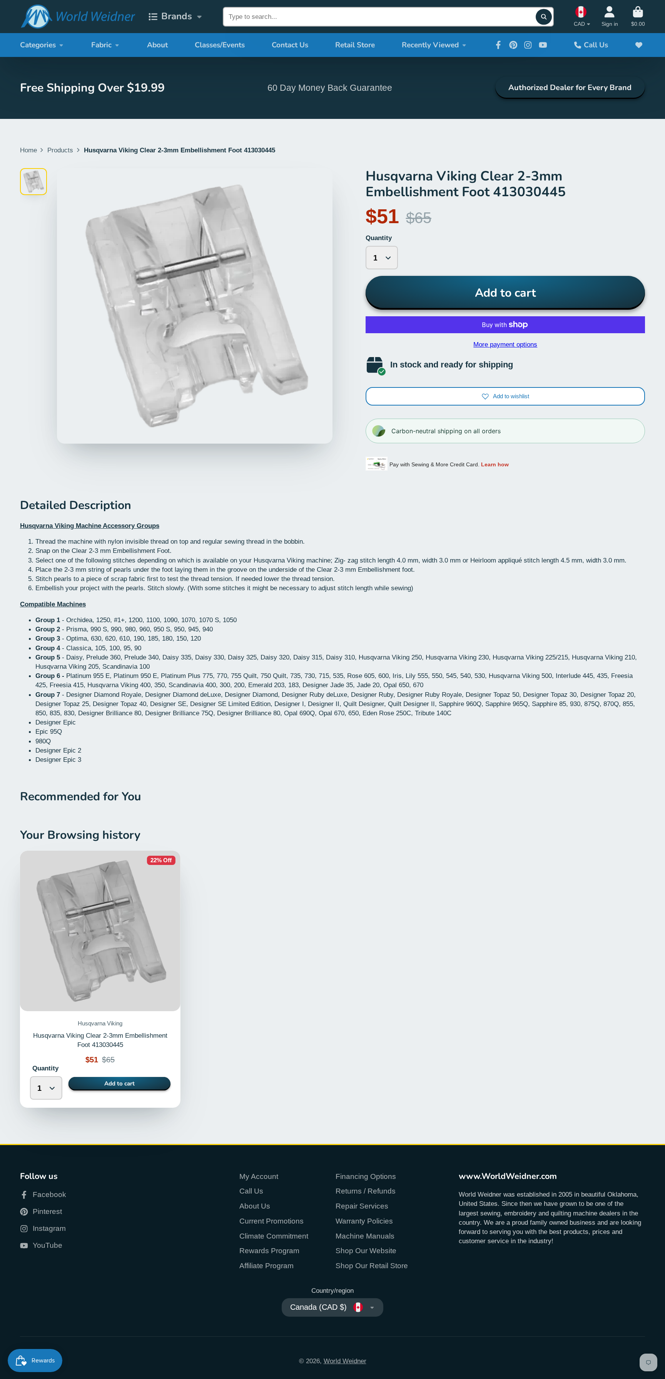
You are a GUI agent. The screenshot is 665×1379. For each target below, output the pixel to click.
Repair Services (362, 1206)
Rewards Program (269, 1251)
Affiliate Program (266, 1266)
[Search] (543, 17)
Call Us (596, 45)
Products (60, 150)
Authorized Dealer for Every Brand (570, 87)
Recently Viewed (430, 45)
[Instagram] (528, 45)
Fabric (101, 45)
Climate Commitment (273, 1236)
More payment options (505, 344)
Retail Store (355, 45)
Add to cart (505, 293)
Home (28, 150)
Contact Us (290, 45)
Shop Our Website (366, 1251)
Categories (38, 45)
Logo (77, 16)
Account (610, 16)
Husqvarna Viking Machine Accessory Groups (89, 525)
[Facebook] (498, 45)
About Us (254, 1206)
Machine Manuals (365, 1236)
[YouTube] (543, 45)
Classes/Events (220, 45)
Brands (176, 16)
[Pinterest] (513, 45)
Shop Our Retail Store (372, 1266)
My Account (258, 1176)
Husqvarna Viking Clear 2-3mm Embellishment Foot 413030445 (100, 979)
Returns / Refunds (366, 1191)
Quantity (379, 238)
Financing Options (366, 1176)
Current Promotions (271, 1221)
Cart (638, 16)
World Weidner (345, 1361)
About (157, 45)
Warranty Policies (364, 1221)
